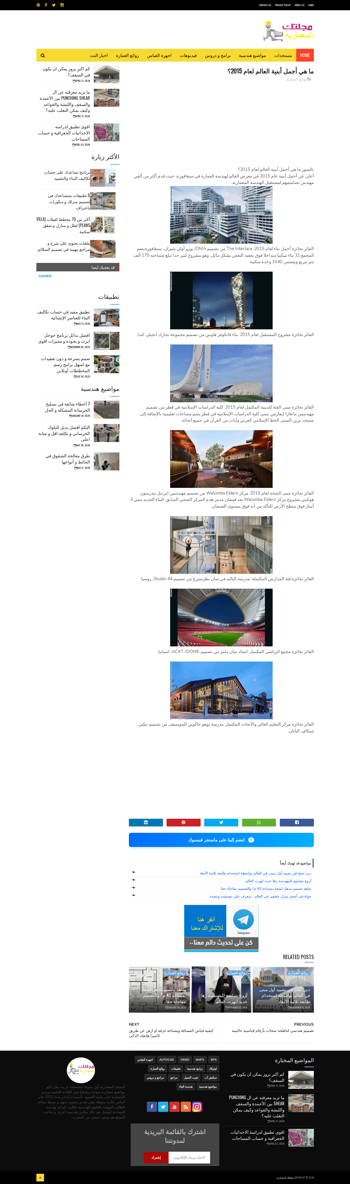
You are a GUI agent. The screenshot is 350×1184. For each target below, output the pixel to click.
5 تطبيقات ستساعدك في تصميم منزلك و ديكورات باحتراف (69, 201)
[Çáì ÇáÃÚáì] (40, 1177)
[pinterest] (38, 5)
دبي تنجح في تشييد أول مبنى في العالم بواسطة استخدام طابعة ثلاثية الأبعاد (255, 873)
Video (184, 1060)
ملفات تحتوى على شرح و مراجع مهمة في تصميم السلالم (64, 246)
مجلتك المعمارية (284, 1177)
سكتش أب (210, 1078)
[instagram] (62, 5)
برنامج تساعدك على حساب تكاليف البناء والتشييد (67, 175)
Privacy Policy (283, 5)
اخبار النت (99, 55)
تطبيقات (176, 1069)
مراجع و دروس (155, 1078)
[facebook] (46, 5)
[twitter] (53, 5)
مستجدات (283, 55)
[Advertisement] (221, 122)
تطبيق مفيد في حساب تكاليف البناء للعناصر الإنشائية (63, 314)
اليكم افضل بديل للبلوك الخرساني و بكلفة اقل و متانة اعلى (64, 433)
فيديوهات (188, 55)
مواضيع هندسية (252, 55)
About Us (299, 5)
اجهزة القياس (159, 55)
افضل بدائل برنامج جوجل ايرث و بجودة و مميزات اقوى (64, 338)
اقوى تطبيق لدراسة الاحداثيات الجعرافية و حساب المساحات (64, 132)
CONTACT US (265, 5)
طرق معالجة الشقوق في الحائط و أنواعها (68, 458)
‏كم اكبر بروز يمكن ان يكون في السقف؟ (66, 71)
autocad (166, 1060)
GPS (214, 1060)
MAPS (200, 1060)
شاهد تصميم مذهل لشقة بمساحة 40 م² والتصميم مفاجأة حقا (266, 888)
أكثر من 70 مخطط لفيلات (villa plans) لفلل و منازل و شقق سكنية (63, 225)
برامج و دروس (218, 55)
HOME (311, 5)
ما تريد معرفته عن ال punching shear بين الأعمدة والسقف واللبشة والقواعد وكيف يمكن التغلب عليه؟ (65, 100)
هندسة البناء (186, 1087)
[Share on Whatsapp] (259, 822)
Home (305, 55)
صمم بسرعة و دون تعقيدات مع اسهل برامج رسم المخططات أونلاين (65, 364)
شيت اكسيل (191, 1078)
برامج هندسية (195, 1069)
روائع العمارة (127, 55)
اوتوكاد (213, 1069)
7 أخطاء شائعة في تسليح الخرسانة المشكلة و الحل (67, 406)
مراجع (174, 1078)
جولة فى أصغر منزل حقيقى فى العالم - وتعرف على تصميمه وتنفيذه (260, 896)
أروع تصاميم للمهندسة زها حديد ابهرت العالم (278, 881)
